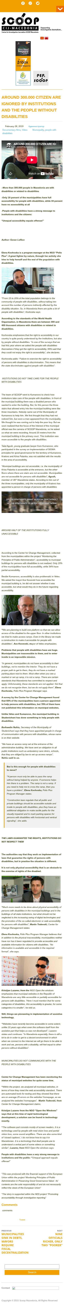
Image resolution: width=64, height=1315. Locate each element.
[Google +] (30, 3)
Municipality (38, 130)
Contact (6, 1288)
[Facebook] (23, 3)
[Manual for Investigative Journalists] (23, 49)
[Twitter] (37, 3)
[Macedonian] (42, 38)
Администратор (36, 126)
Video (24, 130)
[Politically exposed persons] (40, 85)
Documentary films (11, 130)
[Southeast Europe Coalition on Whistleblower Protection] (23, 79)
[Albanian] (46, 38)
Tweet (22, 1219)
